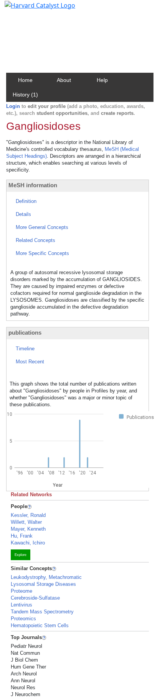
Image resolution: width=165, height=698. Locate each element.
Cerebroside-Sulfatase (35, 598)
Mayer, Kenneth (28, 529)
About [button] (64, 80)
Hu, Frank (22, 536)
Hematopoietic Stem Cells (40, 625)
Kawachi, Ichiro (28, 543)
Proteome (21, 591)
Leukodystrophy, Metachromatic (46, 577)
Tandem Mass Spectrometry (42, 612)
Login (13, 106)
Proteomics (23, 618)
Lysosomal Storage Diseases (43, 584)
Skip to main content (32, 9)
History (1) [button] (25, 95)
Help (102, 80)
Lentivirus (21, 605)
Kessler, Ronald (28, 515)
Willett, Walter (26, 522)
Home (25, 80)
